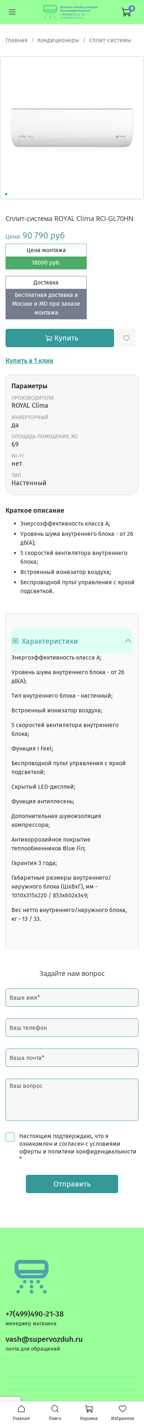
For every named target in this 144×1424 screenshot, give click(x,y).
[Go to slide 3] (17, 194)
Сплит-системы (110, 40)
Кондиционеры (58, 40)
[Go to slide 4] (22, 194)
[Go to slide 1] (6, 194)
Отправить (72, 1184)
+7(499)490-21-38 (35, 1314)
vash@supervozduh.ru (44, 1339)
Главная (17, 40)
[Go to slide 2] (11, 194)
